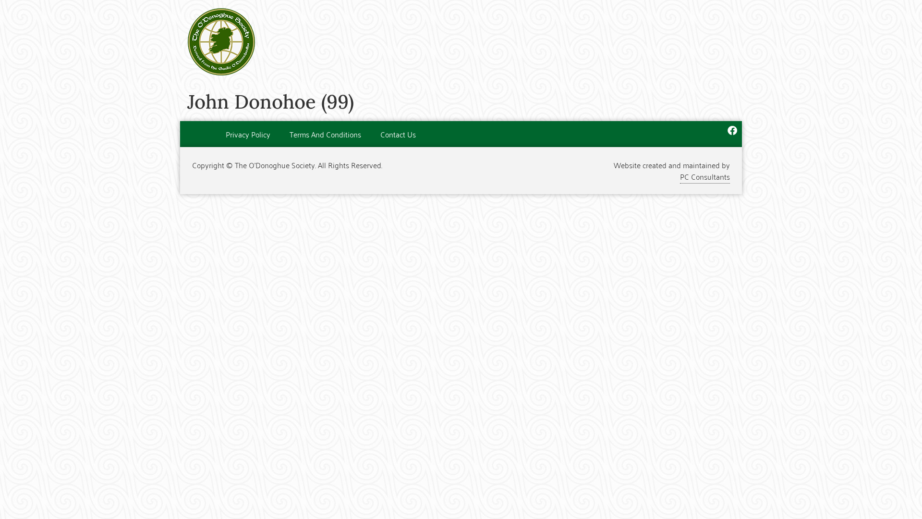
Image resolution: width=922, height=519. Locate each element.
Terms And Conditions (325, 134)
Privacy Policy (248, 134)
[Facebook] (732, 130)
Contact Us (398, 134)
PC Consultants (705, 176)
